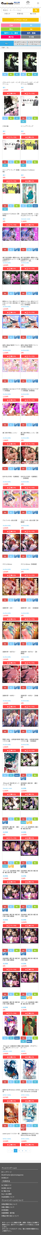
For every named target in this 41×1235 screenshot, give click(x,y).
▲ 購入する (11, 93)
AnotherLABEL (7, 263)
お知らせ (6, 1178)
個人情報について (8, 1207)
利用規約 (6, 1210)
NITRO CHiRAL (7, 1095)
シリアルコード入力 (20, 20)
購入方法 (33, 14)
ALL (6, 43)
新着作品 (20, 14)
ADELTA (23, 1051)
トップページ (7, 1172)
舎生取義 (23, 788)
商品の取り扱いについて (11, 1216)
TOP (3, 48)
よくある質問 (7, 1194)
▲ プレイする (30, 93)
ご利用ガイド (7, 1185)
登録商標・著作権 (8, 1213)
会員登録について (8, 1197)
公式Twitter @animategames (13, 1175)
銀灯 (4, 87)
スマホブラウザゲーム (34, 43)
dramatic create (25, 219)
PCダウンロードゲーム (20, 43)
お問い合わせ (7, 1188)
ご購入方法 (6, 1191)
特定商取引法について (10, 1204)
